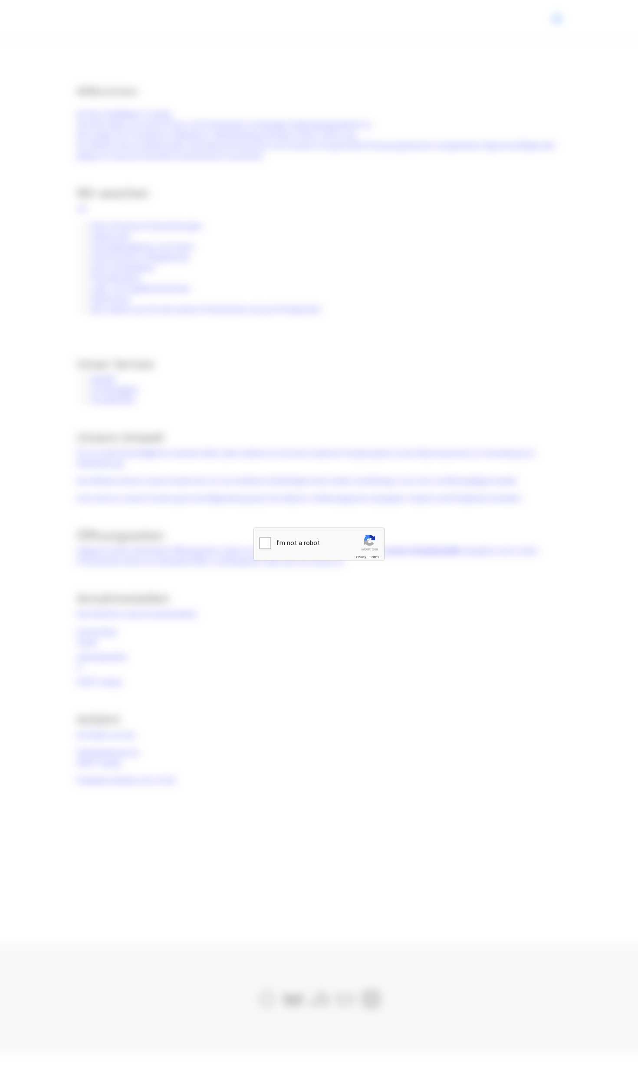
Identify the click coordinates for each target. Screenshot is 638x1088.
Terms (374, 557)
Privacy (361, 557)
